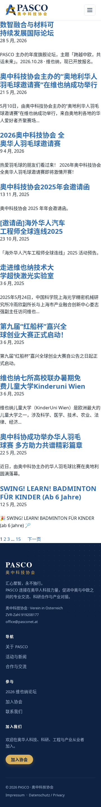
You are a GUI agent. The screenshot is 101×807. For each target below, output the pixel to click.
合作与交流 (16, 666)
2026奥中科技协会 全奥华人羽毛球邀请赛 (32, 139)
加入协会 (14, 701)
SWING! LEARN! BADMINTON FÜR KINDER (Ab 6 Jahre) (48, 492)
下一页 (34, 539)
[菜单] (89, 10)
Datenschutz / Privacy (47, 795)
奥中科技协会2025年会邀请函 (45, 187)
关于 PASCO (17, 646)
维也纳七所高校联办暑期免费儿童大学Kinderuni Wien (42, 382)
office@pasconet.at (22, 621)
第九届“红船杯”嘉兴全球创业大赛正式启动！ (33, 330)
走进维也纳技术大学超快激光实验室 (27, 271)
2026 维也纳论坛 (21, 691)
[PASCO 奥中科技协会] (30, 10)
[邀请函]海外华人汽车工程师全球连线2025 (32, 227)
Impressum (15, 795)
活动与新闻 (16, 656)
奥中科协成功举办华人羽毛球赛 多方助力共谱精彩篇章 (41, 441)
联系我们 (14, 711)
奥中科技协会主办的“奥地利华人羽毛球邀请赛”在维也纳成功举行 (48, 80)
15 (18, 539)
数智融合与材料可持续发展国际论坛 (27, 28)
